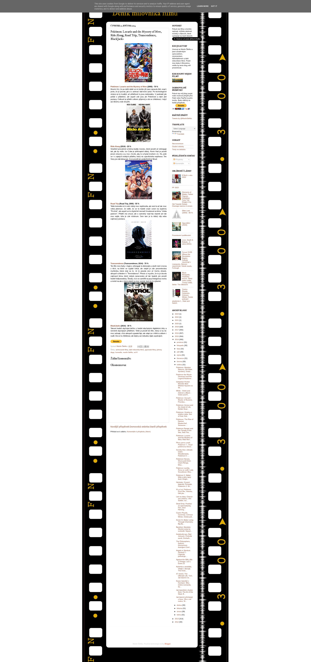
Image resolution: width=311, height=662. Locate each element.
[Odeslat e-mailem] (138, 346)
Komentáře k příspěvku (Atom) (139, 432)
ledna (179, 615)
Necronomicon (177, 144)
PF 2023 (175, 188)
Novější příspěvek (119, 426)
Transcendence (117, 263)
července (180, 358)
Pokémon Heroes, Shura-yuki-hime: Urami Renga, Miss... (183, 462)
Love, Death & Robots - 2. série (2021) (187, 242)
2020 (177, 323)
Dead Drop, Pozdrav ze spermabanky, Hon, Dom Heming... (184, 507)
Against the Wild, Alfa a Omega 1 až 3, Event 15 (184, 561)
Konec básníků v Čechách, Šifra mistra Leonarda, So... (183, 584)
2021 (177, 320)
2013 (177, 619)
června (179, 361)
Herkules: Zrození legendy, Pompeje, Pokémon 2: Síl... (184, 484)
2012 (177, 622)
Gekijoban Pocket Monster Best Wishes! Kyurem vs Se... (184, 385)
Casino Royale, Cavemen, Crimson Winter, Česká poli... (184, 515)
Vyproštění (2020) (186, 224)
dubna (179, 605)
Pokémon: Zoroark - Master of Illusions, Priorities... (184, 400)
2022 (177, 317)
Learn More (203, 6)
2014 (177, 339)
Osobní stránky (178, 146)
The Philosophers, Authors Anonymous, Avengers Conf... (183, 544)
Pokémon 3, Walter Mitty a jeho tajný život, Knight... (183, 477)
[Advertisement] (138, 631)
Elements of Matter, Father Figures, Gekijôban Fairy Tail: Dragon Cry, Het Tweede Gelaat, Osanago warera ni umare (182, 199)
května (179, 365)
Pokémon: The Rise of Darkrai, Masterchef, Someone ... (184, 422)
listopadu (180, 345)
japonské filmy (150, 350)
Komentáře (179, 163)
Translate (180, 134)
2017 (177, 330)
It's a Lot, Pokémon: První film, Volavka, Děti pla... (184, 491)
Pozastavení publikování (181, 235)
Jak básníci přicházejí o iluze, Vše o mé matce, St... (184, 599)
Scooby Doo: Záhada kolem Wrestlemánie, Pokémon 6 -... (184, 453)
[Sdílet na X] (143, 346)
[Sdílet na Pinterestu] (148, 346)
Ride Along (115, 146)
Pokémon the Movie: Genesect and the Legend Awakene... (184, 376)
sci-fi (135, 352)
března (180, 608)
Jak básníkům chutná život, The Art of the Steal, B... (184, 592)
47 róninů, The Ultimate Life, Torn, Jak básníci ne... (184, 576)
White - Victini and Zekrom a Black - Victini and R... (183, 393)
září (178, 352)
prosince (180, 342)
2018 (177, 327)
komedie (118, 352)
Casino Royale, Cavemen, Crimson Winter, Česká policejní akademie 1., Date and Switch (182, 296)
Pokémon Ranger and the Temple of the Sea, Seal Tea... (184, 430)
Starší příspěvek (158, 426)
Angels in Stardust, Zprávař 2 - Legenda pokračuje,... (183, 553)
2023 (177, 314)
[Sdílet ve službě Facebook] (145, 346)
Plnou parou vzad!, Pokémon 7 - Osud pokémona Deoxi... (184, 444)
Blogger (168, 644)
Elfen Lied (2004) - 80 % (187, 212)
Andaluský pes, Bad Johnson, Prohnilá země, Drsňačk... (184, 536)
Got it (214, 6)
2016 (177, 333)
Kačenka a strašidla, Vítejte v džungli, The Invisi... (184, 568)
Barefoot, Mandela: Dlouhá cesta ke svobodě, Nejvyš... (184, 529)
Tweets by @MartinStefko (182, 118)
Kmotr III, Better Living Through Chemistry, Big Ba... (184, 522)
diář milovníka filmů (136, 350)
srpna (179, 355)
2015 (177, 336)
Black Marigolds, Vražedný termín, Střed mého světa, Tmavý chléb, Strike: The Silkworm (182, 278)
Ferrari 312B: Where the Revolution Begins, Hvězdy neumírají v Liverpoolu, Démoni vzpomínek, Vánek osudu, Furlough (182, 260)
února (179, 611)
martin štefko (128, 352)
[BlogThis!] (141, 346)
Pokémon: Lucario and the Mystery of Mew (129, 87)
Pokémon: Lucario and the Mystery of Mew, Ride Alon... (184, 437)
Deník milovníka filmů (145, 13)
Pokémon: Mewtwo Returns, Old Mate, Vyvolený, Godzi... (184, 369)
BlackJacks (115, 326)
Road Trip (115, 204)
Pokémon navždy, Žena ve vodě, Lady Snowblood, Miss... (184, 470)
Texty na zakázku (179, 149)
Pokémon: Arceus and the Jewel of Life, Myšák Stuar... (184, 407)
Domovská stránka (139, 426)
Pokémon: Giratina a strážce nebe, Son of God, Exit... (184, 414)
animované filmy (122, 350)
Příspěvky (179, 159)
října (179, 349)
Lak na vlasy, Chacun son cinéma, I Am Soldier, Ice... (184, 498)
